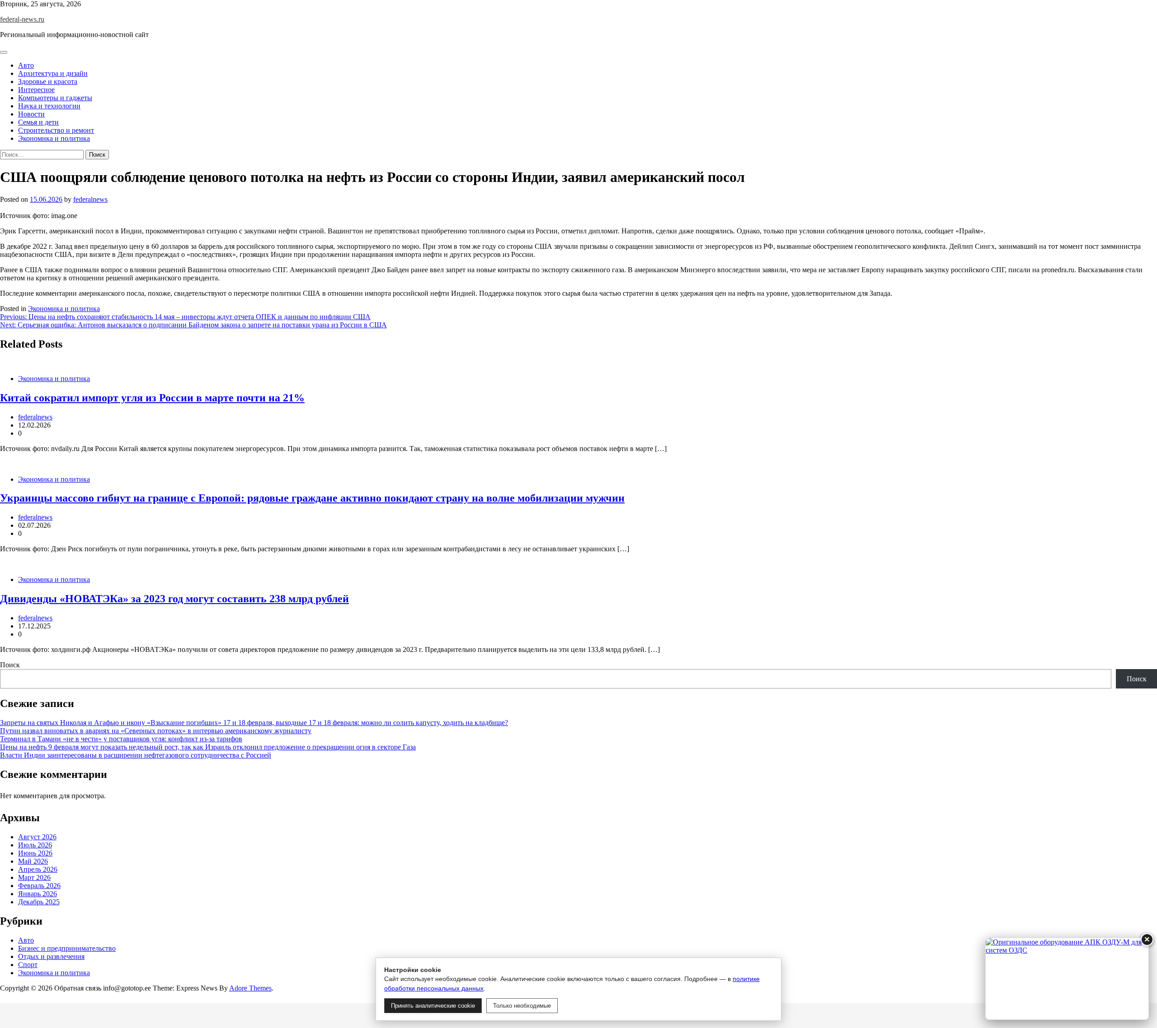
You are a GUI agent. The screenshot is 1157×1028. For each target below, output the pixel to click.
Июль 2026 (35, 845)
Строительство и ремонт (56, 130)
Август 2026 (37, 837)
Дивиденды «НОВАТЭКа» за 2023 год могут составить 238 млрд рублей (174, 599)
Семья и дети (38, 122)
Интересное (36, 89)
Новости (31, 114)
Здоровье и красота (47, 81)
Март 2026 (34, 877)
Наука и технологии (49, 106)
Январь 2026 (37, 894)
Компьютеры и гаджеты (55, 98)
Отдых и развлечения (51, 956)
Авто (26, 65)
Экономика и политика (54, 138)
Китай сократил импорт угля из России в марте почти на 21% (152, 398)
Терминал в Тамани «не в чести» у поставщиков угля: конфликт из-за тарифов (121, 739)
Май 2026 (33, 861)
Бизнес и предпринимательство (67, 948)
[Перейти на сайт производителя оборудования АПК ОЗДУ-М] (1067, 978)
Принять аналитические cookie (433, 1005)
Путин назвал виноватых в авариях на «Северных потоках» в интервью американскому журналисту (155, 731)
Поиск (10, 665)
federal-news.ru (22, 19)
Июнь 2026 (35, 853)
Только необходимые (522, 1005)
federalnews (90, 199)
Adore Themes (250, 988)
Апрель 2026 (37, 869)
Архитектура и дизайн (53, 73)
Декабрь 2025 (39, 902)
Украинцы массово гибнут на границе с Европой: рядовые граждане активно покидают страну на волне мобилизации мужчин (312, 498)
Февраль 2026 (39, 885)
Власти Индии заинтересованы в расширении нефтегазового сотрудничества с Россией (135, 755)
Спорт (28, 964)
